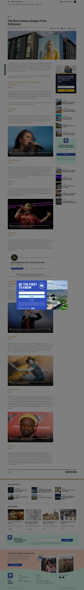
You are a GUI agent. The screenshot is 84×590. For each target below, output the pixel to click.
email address (21, 290)
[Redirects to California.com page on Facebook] (33, 308)
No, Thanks (31, 300)
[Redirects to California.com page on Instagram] (32, 308)
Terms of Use (27, 305)
